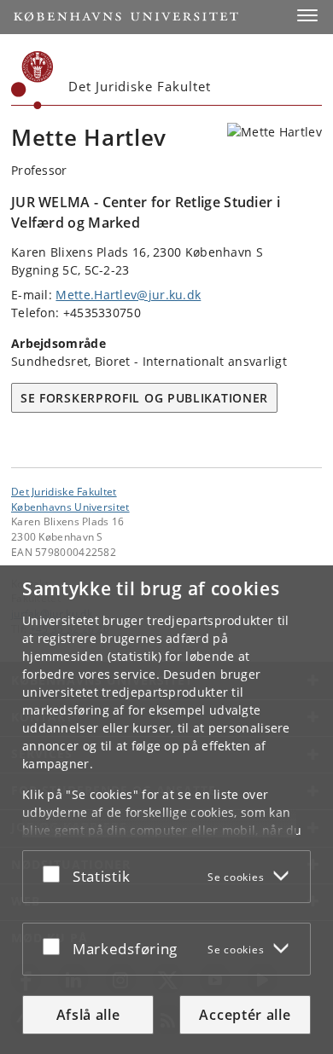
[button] (307, 15)
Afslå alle (88, 1014)
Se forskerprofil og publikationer (144, 398)
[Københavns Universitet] (32, 80)
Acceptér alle (244, 1014)
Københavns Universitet (70, 506)
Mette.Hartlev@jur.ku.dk (128, 295)
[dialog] (166, 809)
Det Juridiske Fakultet (64, 491)
